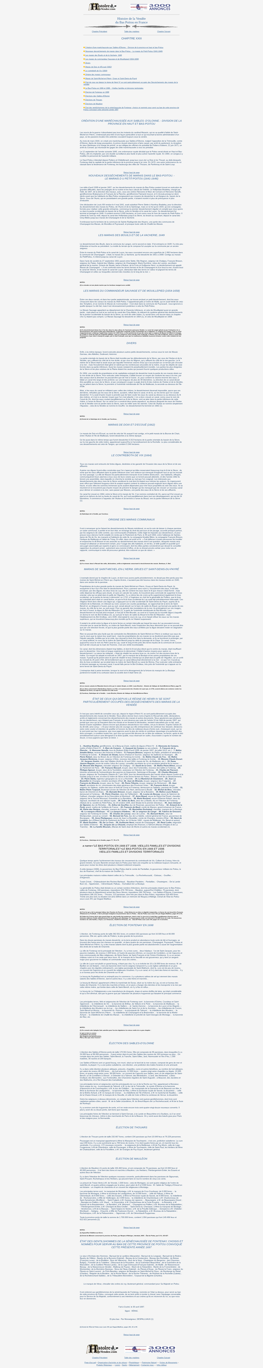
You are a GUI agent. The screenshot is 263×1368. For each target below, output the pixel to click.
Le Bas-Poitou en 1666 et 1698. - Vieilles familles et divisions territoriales (114, 88)
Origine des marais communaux (98, 75)
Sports (124, 1365)
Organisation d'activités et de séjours (112, 1363)
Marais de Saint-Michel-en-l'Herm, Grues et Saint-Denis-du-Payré (111, 78)
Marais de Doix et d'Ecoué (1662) (98, 67)
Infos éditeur (162, 1365)
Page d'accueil (90, 1363)
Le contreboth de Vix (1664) (96, 71)
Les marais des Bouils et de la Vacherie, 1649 (103, 55)
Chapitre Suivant (163, 31)
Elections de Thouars (93, 100)
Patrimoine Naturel (149, 1363)
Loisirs (117, 1365)
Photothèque (134, 1363)
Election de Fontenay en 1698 (97, 92)
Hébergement (134, 1365)
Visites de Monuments (168, 1363)
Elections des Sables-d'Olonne (97, 96)
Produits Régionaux (104, 1365)
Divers (87, 63)
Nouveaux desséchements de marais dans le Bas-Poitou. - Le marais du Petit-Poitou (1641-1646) (124, 51)
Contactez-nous (147, 1365)
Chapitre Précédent (99, 31)
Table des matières (131, 31)
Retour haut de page (132, 173)
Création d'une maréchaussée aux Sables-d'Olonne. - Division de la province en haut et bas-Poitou (124, 47)
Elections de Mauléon (93, 104)
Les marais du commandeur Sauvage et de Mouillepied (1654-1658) (112, 59)
